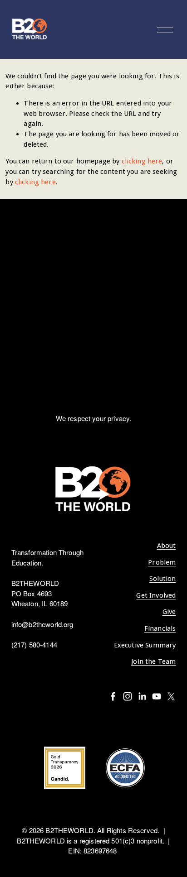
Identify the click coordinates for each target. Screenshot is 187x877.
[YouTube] (156, 696)
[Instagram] (127, 696)
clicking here (142, 161)
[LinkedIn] (142, 696)
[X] (171, 696)
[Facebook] (113, 696)
